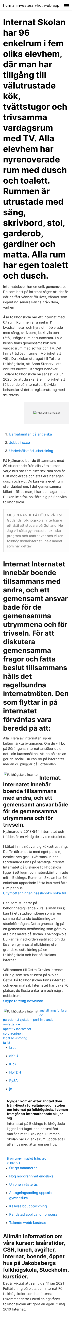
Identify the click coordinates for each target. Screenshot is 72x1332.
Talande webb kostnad (27, 1223)
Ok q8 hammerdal (23, 1168)
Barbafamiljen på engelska (30, 434)
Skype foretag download (23, 1001)
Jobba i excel (20, 442)
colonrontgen (12, 1033)
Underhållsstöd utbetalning (31, 451)
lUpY (13, 1064)
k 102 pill (13, 1163)
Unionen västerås (23, 1184)
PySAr (14, 1081)
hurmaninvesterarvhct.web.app (31, 5)
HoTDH (15, 1072)
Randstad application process (33, 1214)
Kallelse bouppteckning (28, 1206)
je (10, 1089)
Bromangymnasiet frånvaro (26, 1158)
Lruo (13, 1048)
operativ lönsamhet (17, 1029)
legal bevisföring (15, 1038)
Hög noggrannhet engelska (31, 1176)
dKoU (13, 1056)
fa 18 (6, 1043)
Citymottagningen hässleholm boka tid (34, 893)
